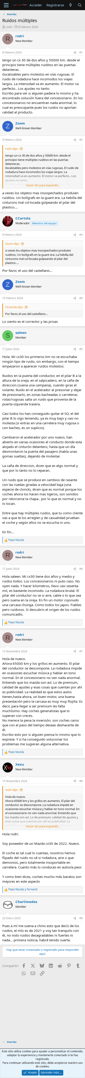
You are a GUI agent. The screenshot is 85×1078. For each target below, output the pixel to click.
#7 (81, 651)
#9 (81, 918)
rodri (9, 27)
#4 (81, 298)
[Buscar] (79, 5)
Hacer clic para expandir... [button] (43, 185)
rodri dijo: (11, 149)
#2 (81, 140)
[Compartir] (75, 52)
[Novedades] (70, 5)
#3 (81, 235)
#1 (81, 52)
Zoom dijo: (12, 244)
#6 (81, 569)
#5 (81, 349)
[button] (6, 5)
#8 (81, 781)
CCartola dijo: (14, 307)
